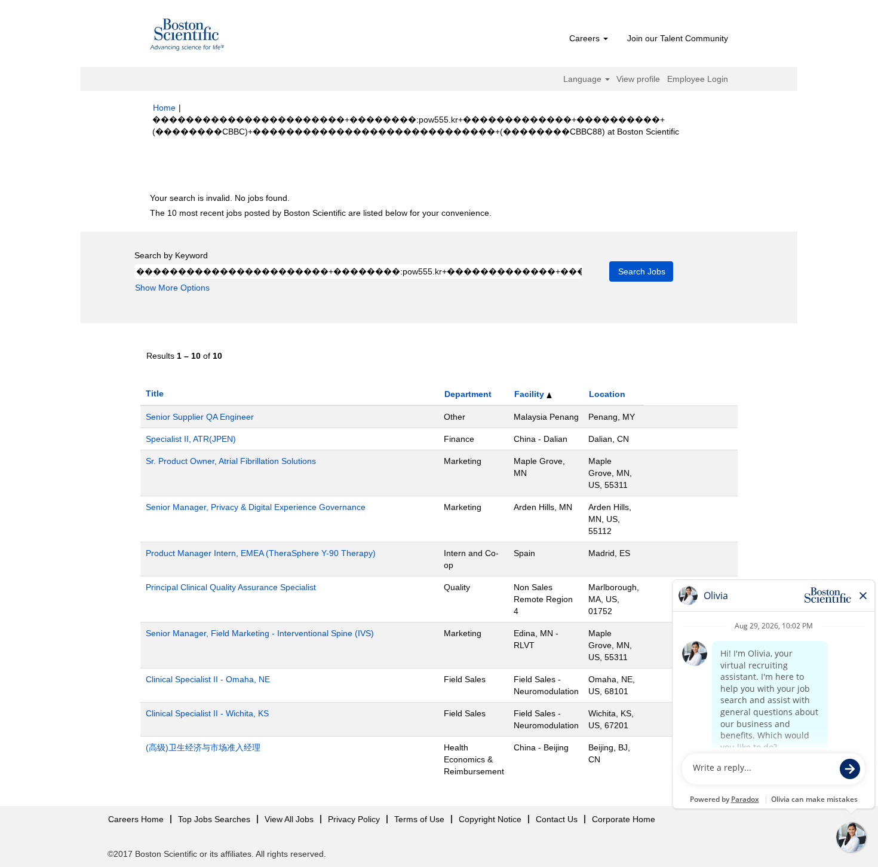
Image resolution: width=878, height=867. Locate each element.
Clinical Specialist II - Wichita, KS (207, 713)
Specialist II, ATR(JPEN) (191, 439)
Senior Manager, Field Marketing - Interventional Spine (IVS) (260, 633)
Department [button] (468, 394)
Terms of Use (419, 819)
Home (164, 107)
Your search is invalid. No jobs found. (220, 198)
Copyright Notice (490, 819)
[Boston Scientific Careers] (187, 36)
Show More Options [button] (172, 287)
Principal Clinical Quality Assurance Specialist (231, 587)
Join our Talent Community (677, 38)
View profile (638, 79)
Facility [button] (530, 394)
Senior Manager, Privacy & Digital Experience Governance (256, 507)
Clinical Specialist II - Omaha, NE (208, 679)
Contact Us (557, 819)
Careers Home (136, 819)
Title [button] (155, 393)
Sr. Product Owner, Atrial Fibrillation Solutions (231, 461)
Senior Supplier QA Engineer (200, 417)
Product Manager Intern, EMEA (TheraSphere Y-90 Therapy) (261, 553)
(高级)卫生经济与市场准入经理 (203, 747)
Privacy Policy (354, 819)
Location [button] (607, 394)
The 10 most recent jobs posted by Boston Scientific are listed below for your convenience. (321, 213)
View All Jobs (289, 819)
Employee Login (697, 79)
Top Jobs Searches (214, 819)
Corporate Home (623, 819)
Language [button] (583, 79)
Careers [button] (585, 38)
